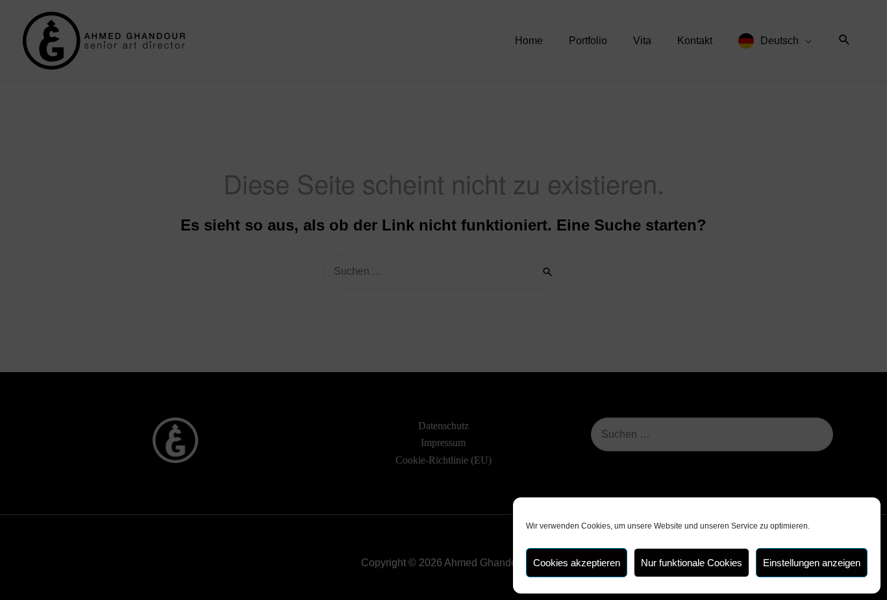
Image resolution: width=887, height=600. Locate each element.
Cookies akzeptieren (576, 562)
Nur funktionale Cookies (691, 562)
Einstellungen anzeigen (811, 562)
